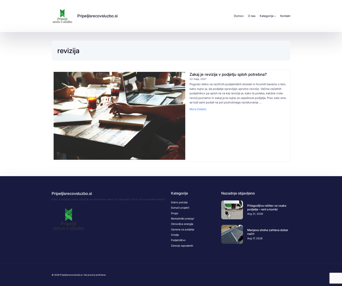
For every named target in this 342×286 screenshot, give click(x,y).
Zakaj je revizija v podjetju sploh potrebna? (229, 74)
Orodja (175, 234)
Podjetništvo (178, 240)
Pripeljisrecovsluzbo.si (97, 16)
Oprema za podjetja (182, 229)
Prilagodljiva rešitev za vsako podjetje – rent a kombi (266, 207)
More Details (198, 109)
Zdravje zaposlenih (182, 245)
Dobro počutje (179, 202)
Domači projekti (180, 207)
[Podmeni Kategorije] (275, 16)
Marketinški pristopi (182, 218)
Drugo (174, 213)
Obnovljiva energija (182, 223)
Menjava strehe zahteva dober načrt (267, 232)
